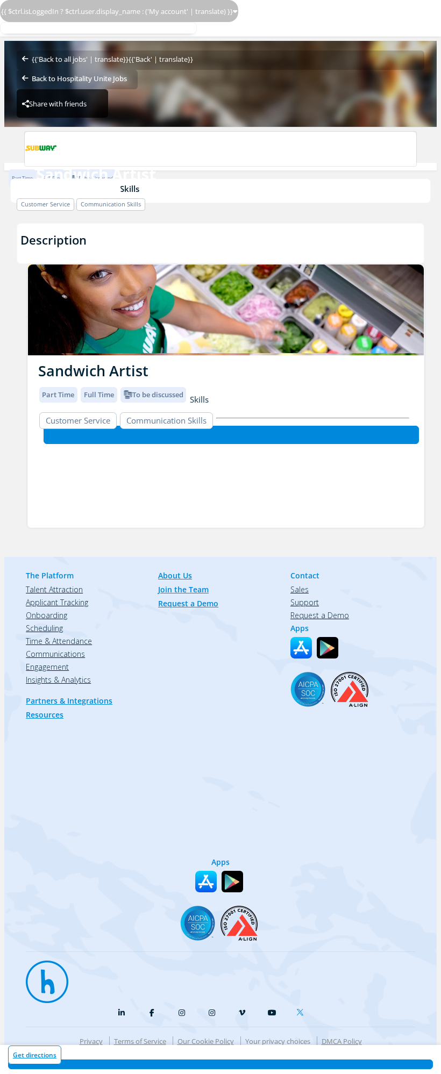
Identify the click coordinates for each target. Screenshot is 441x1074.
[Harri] (42, 977)
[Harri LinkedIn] (121, 1012)
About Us (175, 575)
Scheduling (44, 628)
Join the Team (183, 589)
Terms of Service (140, 1041)
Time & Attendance (59, 641)
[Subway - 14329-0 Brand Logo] (220, 149)
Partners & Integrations (69, 701)
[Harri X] (302, 1010)
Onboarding (46, 615)
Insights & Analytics (58, 680)
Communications (55, 654)
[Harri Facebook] (151, 1012)
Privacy (91, 1041)
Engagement (47, 667)
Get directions (34, 1054)
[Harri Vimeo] (242, 1012)
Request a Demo (188, 603)
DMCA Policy (342, 1041)
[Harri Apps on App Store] (301, 647)
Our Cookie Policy (205, 1041)
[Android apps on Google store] (327, 647)
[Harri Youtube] (272, 1012)
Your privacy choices (277, 1041)
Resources (44, 715)
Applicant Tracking (57, 602)
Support (304, 602)
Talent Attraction (54, 589)
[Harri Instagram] (181, 1012)
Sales (299, 589)
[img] (226, 309)
